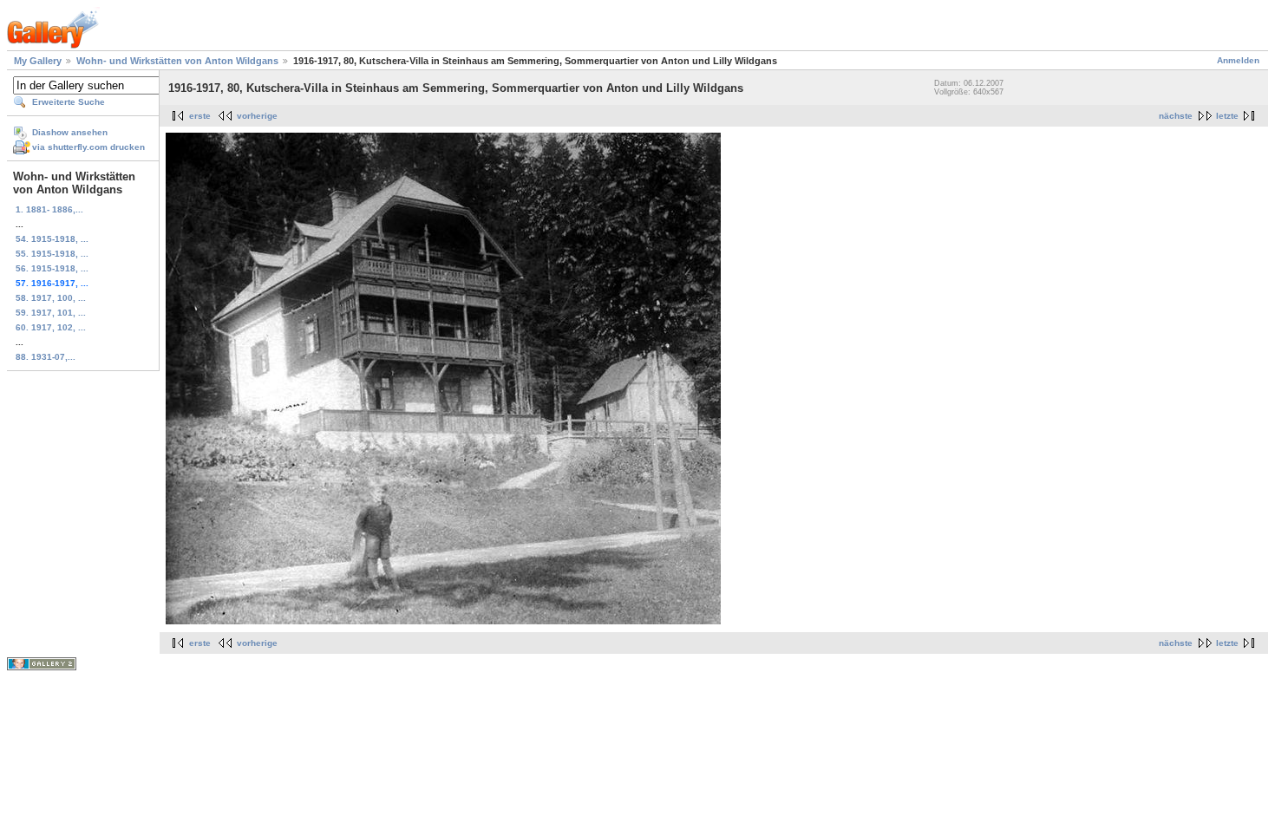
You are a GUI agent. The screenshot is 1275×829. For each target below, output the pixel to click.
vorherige (257, 116)
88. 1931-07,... (45, 357)
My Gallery (38, 60)
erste (200, 116)
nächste (1176, 116)
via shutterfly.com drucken (88, 147)
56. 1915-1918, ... (52, 268)
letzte (1227, 116)
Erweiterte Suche (68, 102)
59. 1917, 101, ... (51, 312)
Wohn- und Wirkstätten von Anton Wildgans (177, 60)
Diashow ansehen (70, 132)
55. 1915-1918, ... (52, 253)
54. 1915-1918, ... (52, 239)
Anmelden (1238, 60)
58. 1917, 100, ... (51, 298)
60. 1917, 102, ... (51, 327)
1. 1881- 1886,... (49, 209)
